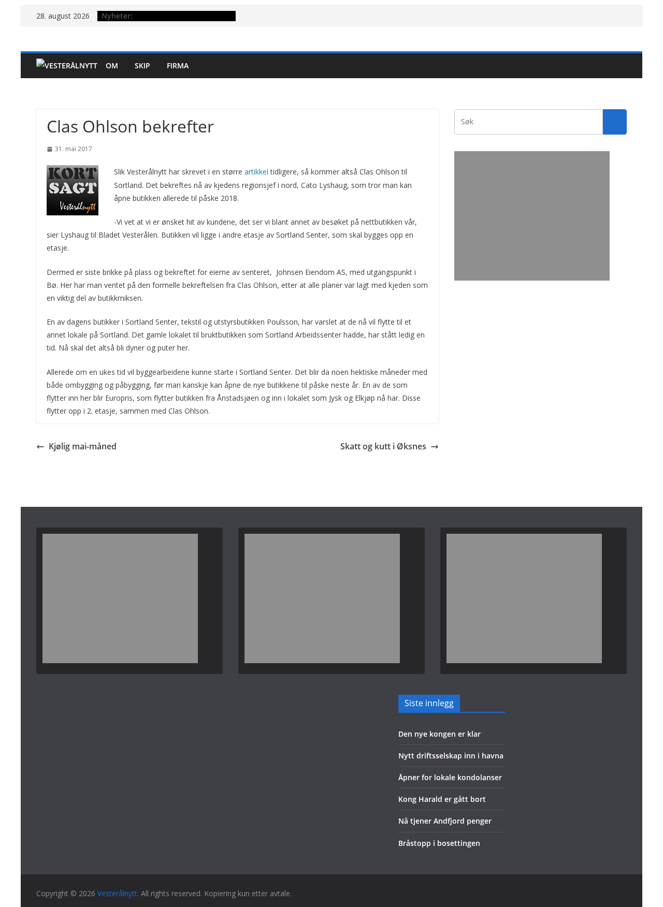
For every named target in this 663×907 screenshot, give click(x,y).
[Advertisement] (532, 216)
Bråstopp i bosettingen (439, 843)
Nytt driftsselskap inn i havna (450, 755)
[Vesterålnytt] (66, 65)
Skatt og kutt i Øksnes (383, 446)
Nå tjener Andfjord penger (445, 821)
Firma (178, 65)
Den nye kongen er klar (439, 734)
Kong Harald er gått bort (442, 799)
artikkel (256, 172)
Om (112, 65)
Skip (142, 65)
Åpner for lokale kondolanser (450, 777)
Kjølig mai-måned (83, 446)
